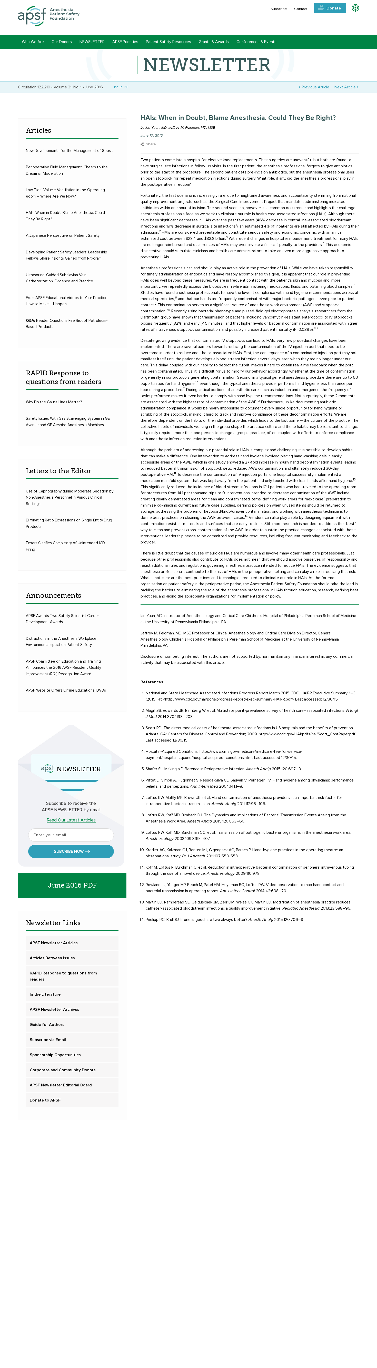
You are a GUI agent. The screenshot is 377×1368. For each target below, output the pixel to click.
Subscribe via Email (48, 1040)
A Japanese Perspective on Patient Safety (63, 236)
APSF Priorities (125, 42)
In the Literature (45, 994)
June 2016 (94, 87)
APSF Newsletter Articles (54, 943)
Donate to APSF (45, 1100)
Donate (333, 8)
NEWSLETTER (92, 42)
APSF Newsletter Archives (54, 1009)
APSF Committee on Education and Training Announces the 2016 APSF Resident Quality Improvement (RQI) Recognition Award (63, 668)
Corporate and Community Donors (63, 1070)
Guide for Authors (47, 1025)
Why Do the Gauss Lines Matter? (54, 402)
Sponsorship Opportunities (55, 1055)
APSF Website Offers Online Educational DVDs (66, 690)
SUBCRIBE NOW (69, 851)
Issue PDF (121, 87)
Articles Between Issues (52, 958)
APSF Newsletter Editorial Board (61, 1085)
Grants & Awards (214, 42)
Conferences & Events (256, 42)
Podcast (353, 9)
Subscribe (279, 9)
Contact (300, 9)
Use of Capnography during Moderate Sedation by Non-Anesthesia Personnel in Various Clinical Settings (69, 497)
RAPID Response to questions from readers (63, 976)
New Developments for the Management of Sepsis (69, 151)
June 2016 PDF (72, 885)
